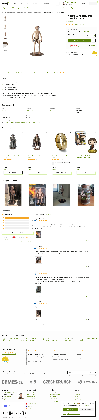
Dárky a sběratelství (54, 8)
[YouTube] (16, 413)
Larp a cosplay (42, 8)
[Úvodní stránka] (2, 12)
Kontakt (77, 393)
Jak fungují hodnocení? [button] (27, 241)
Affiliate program (55, 401)
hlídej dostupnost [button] (74, 47)
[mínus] (87, 35)
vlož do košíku (81, 40)
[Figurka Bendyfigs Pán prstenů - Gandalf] (13, 153)
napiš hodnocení (18, 232)
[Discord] (12, 413)
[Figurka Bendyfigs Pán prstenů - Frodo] (37, 153)
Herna (76, 396)
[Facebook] (3, 413)
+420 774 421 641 (71, 2)
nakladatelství (69, 340)
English (30, 406)
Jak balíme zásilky (31, 396)
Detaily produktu (12, 72)
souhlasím (70, 409)
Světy (3, 8)
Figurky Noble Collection (35, 12)
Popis (3, 72)
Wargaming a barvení (18, 8)
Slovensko (30, 405)
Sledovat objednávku (32, 399)
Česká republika (32, 403)
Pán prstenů (71, 21)
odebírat (92, 372)
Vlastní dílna (68, 338)
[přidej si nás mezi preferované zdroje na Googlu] (25, 413)
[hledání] (57, 3)
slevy (21, 3)
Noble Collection (30, 110)
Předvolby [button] (86, 405)
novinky (14, 3)
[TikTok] (21, 413)
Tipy (72, 8)
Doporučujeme (25, 72)
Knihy (33, 8)
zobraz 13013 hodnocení (9, 354)
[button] (49, 78)
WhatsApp (6, 399)
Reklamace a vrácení (31, 398)
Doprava (28, 394)
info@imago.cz (7, 396)
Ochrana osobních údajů (56, 394)
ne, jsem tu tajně (86, 409)
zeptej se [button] (93, 45)
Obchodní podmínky (55, 393)
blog (27, 3)
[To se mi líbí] (87, 241)
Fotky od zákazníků (38, 72)
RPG (28, 8)
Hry (9, 8)
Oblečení (65, 8)
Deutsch (30, 408)
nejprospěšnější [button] (39, 214)
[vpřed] (5, 46)
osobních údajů (93, 375)
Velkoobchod (54, 398)
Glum (51, 110)
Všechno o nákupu (31, 393)
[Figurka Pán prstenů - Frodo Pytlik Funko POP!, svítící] (86, 153)
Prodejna (77, 394)
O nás (76, 398)
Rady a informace (55, 396)
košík (95, 3)
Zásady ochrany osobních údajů (71, 414)
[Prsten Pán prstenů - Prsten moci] (61, 153)
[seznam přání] (94, 40)
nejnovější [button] (48, 214)
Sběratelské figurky (22, 12)
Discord (5, 398)
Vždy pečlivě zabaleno (91, 338)
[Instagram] (8, 413)
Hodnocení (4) (51, 72)
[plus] (94, 35)
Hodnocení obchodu (80, 399)
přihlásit (84, 3)
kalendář (35, 3)
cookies (76, 403)
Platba (33, 394)
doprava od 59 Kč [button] (86, 31)
